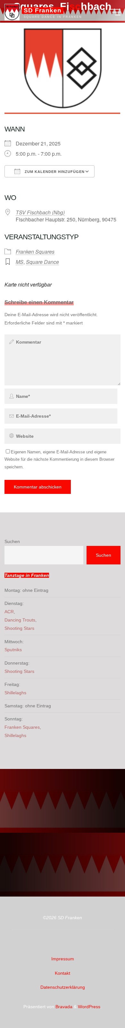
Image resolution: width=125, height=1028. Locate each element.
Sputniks (13, 649)
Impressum (62, 958)
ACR (9, 611)
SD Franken (42, 10)
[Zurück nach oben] (100, 1003)
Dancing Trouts (19, 619)
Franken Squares (35, 251)
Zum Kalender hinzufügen (54, 172)
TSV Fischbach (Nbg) (40, 212)
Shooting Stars (19, 628)
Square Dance (42, 261)
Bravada (63, 1006)
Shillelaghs (15, 692)
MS (19, 261)
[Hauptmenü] (115, 12)
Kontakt (62, 973)
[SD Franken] (12, 11)
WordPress (89, 1006)
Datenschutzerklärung (62, 987)
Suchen (12, 541)
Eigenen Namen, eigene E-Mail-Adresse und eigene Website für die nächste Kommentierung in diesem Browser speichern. (59, 459)
